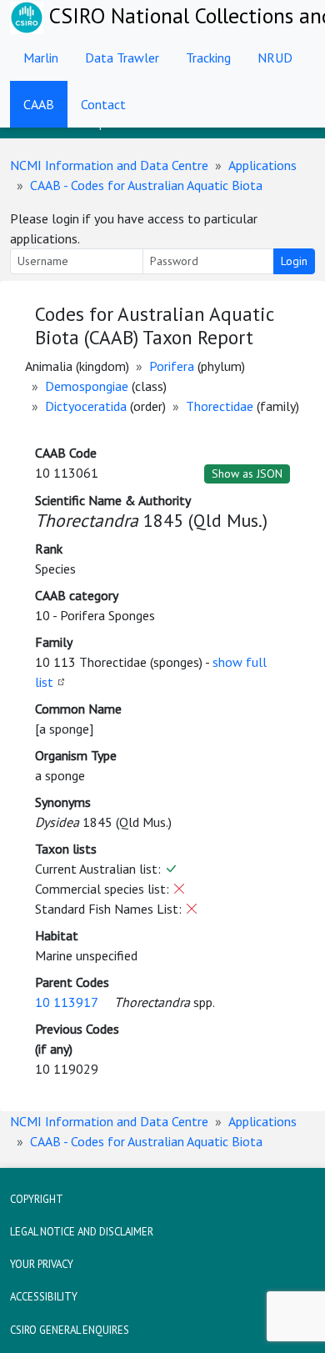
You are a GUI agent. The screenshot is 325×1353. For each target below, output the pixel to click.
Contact (103, 104)
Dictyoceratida (86, 406)
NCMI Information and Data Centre (109, 165)
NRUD (275, 57)
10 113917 (66, 1002)
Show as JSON (247, 473)
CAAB (38, 104)
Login (294, 260)
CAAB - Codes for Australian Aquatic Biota (146, 185)
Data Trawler (122, 57)
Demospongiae (86, 386)
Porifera (171, 366)
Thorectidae (219, 406)
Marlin (40, 57)
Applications (262, 165)
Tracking (208, 57)
